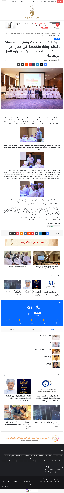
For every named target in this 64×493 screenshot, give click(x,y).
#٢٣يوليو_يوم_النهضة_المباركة (55, 461)
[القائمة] (2, 12)
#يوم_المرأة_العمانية (16, 458)
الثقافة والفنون (50, 481)
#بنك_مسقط (7, 455)
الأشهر (52, 329)
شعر (25, 461)
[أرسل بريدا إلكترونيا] (49, 60)
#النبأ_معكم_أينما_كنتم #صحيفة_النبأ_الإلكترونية (22, 455)
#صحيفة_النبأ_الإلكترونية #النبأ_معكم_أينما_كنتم (40, 458)
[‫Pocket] (17, 233)
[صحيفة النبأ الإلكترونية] (32, 11)
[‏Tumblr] (33, 64)
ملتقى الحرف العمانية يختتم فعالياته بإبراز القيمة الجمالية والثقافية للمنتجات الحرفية (17, 424)
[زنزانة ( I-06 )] (56, 358)
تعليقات (12, 329)
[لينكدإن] (37, 64)
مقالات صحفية (15, 481)
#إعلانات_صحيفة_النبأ (58, 455)
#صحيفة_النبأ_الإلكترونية (57, 458)
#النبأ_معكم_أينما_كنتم (38, 455)
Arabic (49, 226)
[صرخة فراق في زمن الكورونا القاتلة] (56, 351)
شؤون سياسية (31, 461)
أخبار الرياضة (57, 481)
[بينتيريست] (30, 64)
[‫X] (41, 64)
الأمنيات (49, 363)
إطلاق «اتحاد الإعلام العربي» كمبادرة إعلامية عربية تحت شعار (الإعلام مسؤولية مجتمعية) (36, 1)
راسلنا (4, 481)
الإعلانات (8, 481)
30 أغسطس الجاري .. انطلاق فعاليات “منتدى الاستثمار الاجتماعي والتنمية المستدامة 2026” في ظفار (52, 292)
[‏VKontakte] (25, 233)
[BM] (32, 26)
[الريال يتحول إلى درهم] (56, 337)
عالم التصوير (43, 481)
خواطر (38, 461)
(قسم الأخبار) (52, 34)
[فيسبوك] (45, 64)
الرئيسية (57, 34)
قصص (14, 461)
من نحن (31, 484)
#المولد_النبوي (48, 455)
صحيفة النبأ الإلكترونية (43, 479)
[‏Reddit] (26, 64)
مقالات (4, 461)
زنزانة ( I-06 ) (47, 356)
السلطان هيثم (44, 461)
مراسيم (8, 461)
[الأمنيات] (56, 365)
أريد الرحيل (48, 342)
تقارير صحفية (22, 481)
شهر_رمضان (19, 461)
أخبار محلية (45, 34)
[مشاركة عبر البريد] (22, 64)
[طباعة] (18, 64)
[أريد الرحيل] (56, 344)
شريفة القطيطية (54, 60)
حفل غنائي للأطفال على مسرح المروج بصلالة (13, 292)
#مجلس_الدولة (25, 458)
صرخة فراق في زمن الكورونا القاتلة (42, 349)
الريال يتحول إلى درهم (45, 335)
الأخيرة (32, 329)
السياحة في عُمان (35, 481)
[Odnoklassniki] (21, 233)
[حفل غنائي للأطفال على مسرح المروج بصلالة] (12, 284)
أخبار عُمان (28, 481)
